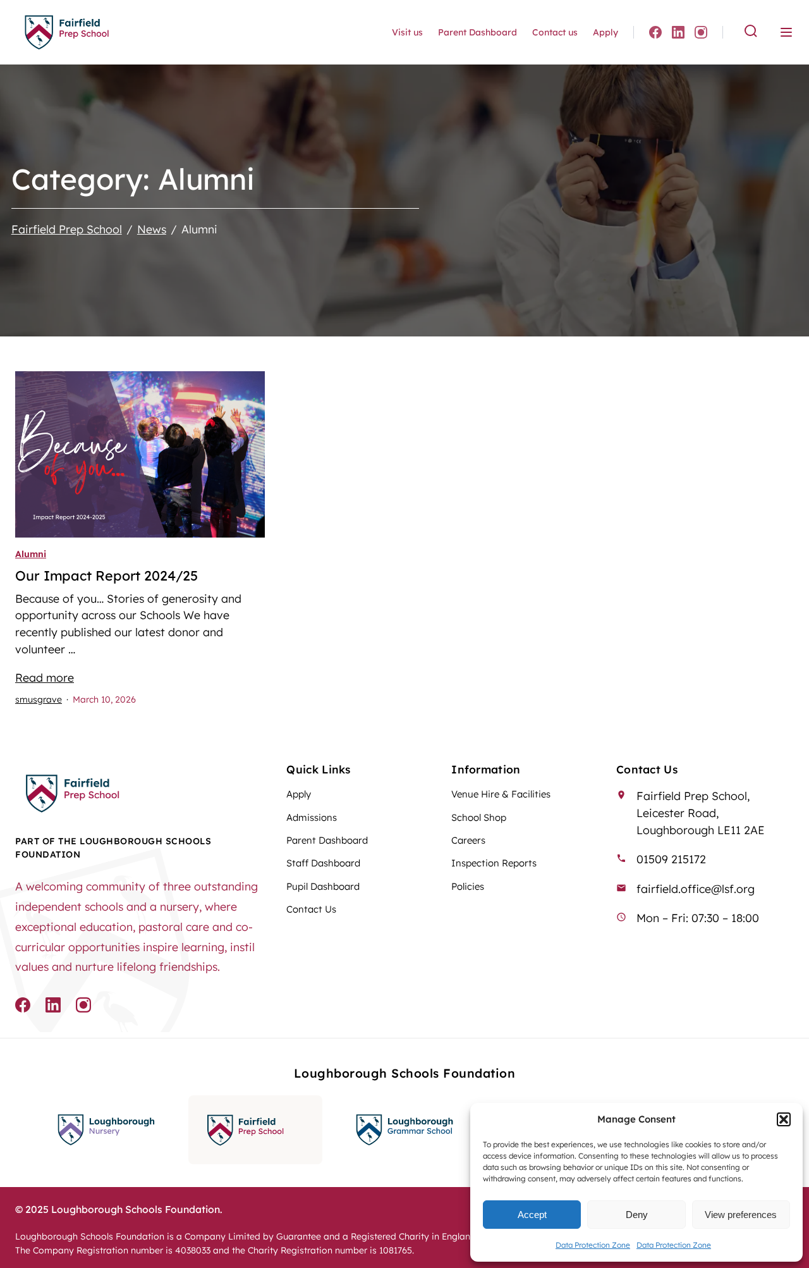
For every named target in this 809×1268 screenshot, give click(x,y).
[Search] (750, 32)
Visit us (407, 32)
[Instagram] (701, 32)
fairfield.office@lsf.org (695, 889)
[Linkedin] (678, 32)
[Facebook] (655, 32)
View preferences (741, 1214)
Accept (532, 1214)
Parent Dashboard (477, 32)
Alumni (30, 554)
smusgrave (38, 699)
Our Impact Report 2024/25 (106, 575)
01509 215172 (671, 859)
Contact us (555, 32)
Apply (605, 32)
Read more (44, 677)
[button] (783, 1119)
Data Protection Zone (593, 1245)
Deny (637, 1214)
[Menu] (786, 32)
